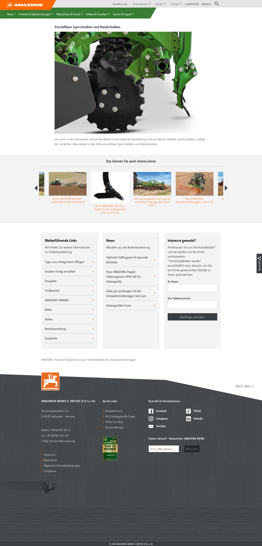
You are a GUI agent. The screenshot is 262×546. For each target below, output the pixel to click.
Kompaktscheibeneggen (123, 359)
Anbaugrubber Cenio (118, 305)
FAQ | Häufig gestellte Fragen (120, 416)
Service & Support (122, 14)
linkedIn (198, 418)
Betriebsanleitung (55, 328)
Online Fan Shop (114, 421)
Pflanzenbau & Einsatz (68, 14)
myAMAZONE (191, 3)
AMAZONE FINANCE (57, 300)
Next (226, 188)
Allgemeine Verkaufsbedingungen (62, 465)
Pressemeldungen (114, 427)
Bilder (48, 309)
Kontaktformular (114, 410)
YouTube (161, 426)
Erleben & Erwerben (96, 14)
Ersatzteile (51, 338)
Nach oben (243, 386)
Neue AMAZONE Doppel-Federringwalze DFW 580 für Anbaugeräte (123, 276)
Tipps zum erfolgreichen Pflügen (64, 261)
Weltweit (206, 3)
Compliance (50, 470)
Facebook (161, 410)
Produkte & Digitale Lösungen (35, 14)
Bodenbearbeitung (98, 359)
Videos (49, 319)
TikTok (197, 410)
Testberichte (52, 290)
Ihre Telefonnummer (179, 298)
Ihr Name (173, 281)
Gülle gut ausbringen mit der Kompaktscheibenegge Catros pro (126, 293)
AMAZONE (46, 359)
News (10, 14)
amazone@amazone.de (62, 440)
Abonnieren (192, 448)
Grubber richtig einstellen (60, 271)
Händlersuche (120, 3)
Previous (35, 188)
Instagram (162, 418)
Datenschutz (50, 459)
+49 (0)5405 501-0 (60, 429)
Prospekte (51, 280)
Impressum (50, 454)
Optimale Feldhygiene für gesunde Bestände (127, 260)
